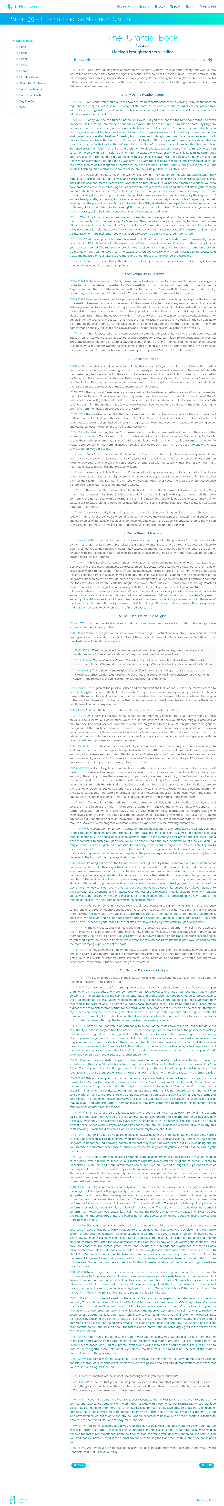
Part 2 (23, 52)
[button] (75, 60)
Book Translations (30, 89)
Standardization (29, 77)
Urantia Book (24, 40)
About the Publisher (32, 83)
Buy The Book (28, 101)
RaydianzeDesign (22, 1501)
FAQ (22, 107)
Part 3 (23, 59)
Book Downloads (30, 95)
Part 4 (23, 65)
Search (23, 71)
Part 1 (23, 46)
